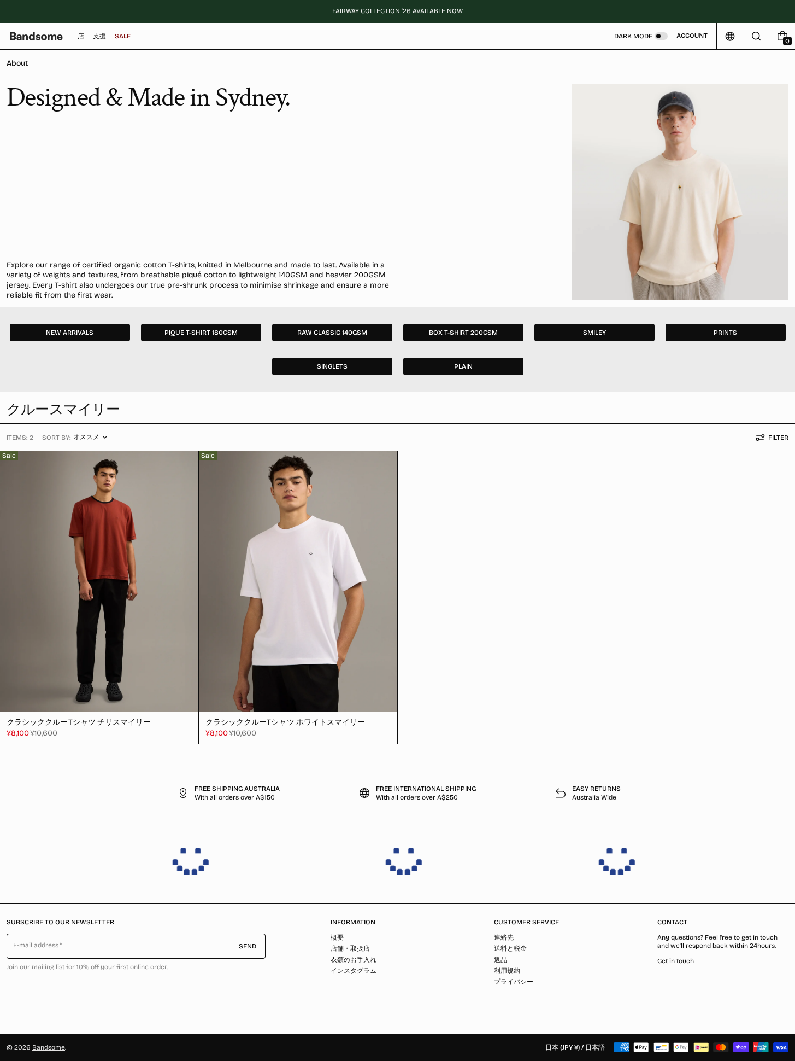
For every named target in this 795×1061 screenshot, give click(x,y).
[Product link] (99, 597)
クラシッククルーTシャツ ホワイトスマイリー (285, 722)
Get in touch (675, 961)
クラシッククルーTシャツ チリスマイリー (79, 722)
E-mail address (36, 945)
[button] (756, 36)
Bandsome (48, 1047)
